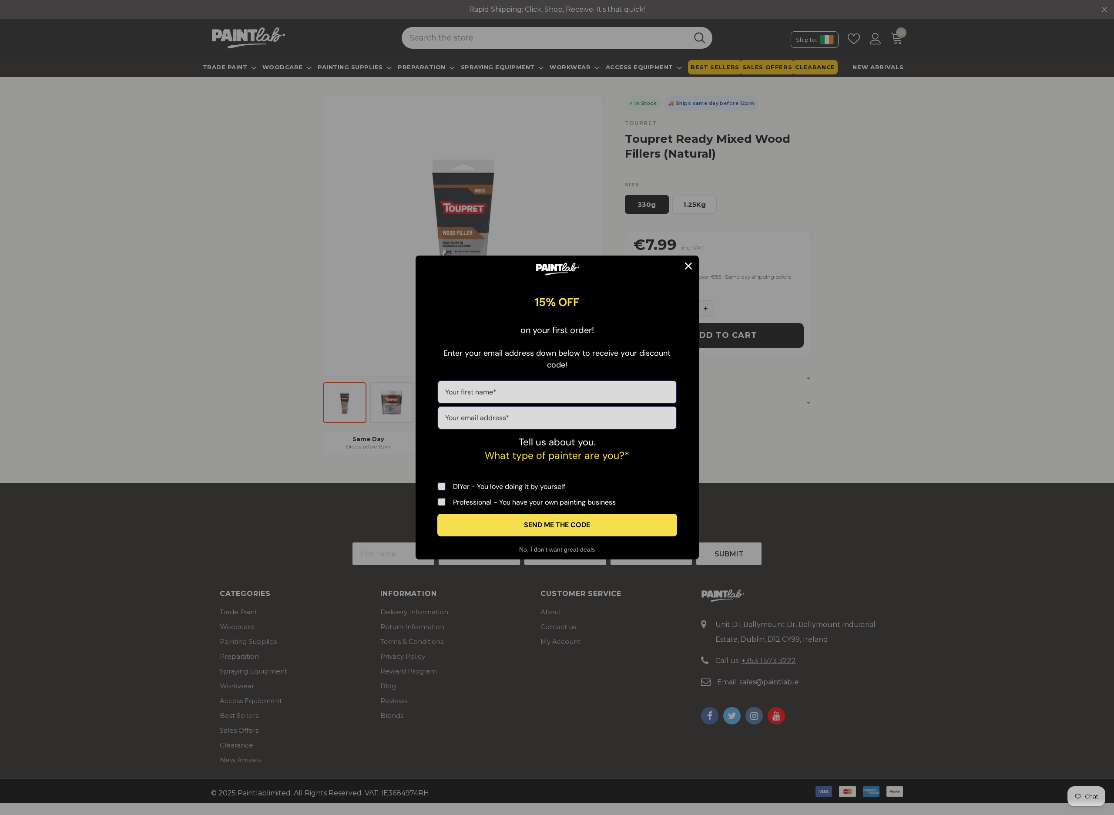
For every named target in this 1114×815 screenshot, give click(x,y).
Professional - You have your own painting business (534, 502)
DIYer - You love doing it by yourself (509, 486)
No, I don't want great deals (557, 549)
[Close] (688, 266)
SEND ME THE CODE (557, 524)
